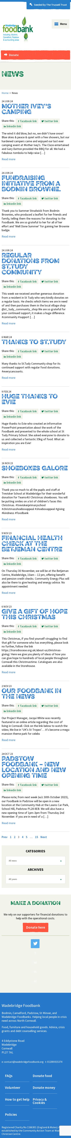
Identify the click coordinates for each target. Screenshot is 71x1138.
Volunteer (12, 1088)
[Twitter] (35, 943)
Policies (11, 1115)
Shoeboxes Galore (35, 468)
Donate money (44, 1088)
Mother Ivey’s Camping (26, 109)
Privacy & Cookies (40, 1101)
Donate (14, 55)
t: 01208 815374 (53, 1061)
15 (36, 837)
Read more (8, 159)
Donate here (35, 927)
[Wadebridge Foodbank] (18, 45)
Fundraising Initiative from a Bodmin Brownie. (31, 183)
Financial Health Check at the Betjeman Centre (32, 544)
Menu (63, 24)
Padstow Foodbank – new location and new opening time (34, 767)
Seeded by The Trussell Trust (50, 4)
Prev (4, 837)
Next (43, 837)
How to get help (17, 1100)
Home (5, 93)
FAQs (8, 1076)
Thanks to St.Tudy (34, 342)
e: (23, 1061)
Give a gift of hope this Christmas (35, 614)
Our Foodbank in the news (31, 694)
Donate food (42, 1076)
